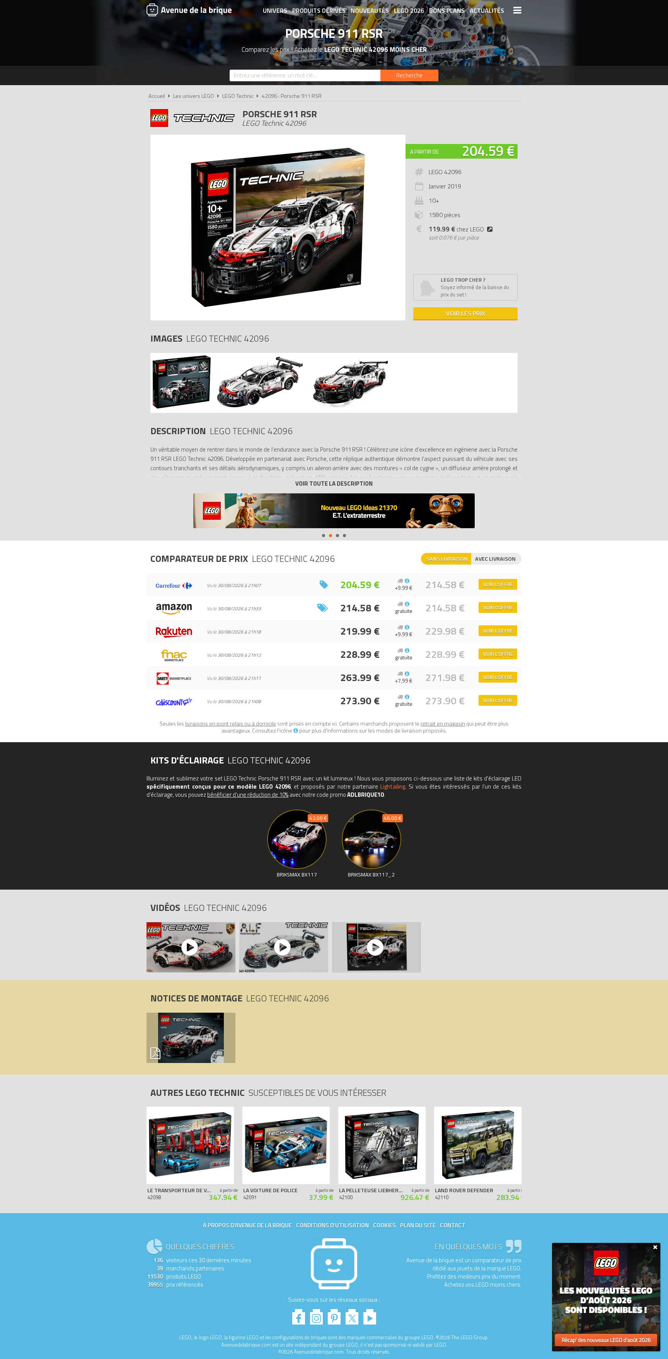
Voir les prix (465, 313)
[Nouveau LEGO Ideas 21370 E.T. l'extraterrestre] (334, 511)
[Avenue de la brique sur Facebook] (298, 1314)
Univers (275, 10)
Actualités (487, 10)
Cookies (384, 1225)
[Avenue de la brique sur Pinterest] (334, 1314)
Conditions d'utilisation (332, 1225)
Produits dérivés (319, 10)
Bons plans (447, 10)
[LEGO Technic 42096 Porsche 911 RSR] (181, 406)
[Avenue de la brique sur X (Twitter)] (352, 1314)
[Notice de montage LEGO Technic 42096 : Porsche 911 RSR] (191, 1038)
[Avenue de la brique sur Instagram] (316, 1314)
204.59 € (488, 150)
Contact (452, 1225)
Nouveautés (370, 10)
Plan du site (418, 1225)
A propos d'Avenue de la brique (247, 1225)
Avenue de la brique (189, 9)
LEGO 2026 (409, 10)
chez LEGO (456, 229)
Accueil (156, 96)
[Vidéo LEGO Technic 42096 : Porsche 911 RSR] (191, 947)
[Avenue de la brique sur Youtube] (369, 1314)
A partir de (424, 151)
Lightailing (392, 786)
